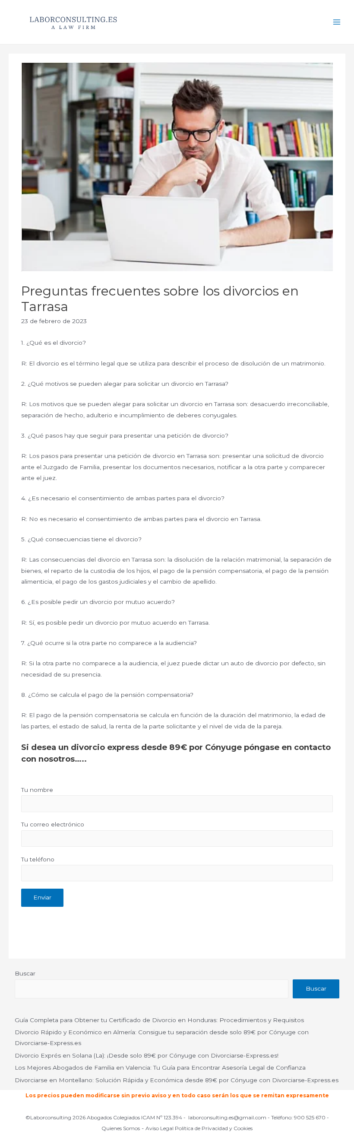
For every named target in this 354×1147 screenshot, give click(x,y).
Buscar (25, 973)
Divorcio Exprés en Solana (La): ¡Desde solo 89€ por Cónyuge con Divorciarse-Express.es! (146, 1055)
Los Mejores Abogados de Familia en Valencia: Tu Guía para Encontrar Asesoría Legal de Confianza (160, 1067)
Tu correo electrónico (52, 824)
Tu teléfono (37, 859)
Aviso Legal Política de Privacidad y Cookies (199, 1128)
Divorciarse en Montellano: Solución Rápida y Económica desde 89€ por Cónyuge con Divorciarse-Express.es (176, 1080)
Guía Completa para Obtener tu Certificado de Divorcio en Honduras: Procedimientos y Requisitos (159, 1020)
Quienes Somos (120, 1128)
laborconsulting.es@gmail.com (227, 1117)
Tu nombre (37, 789)
